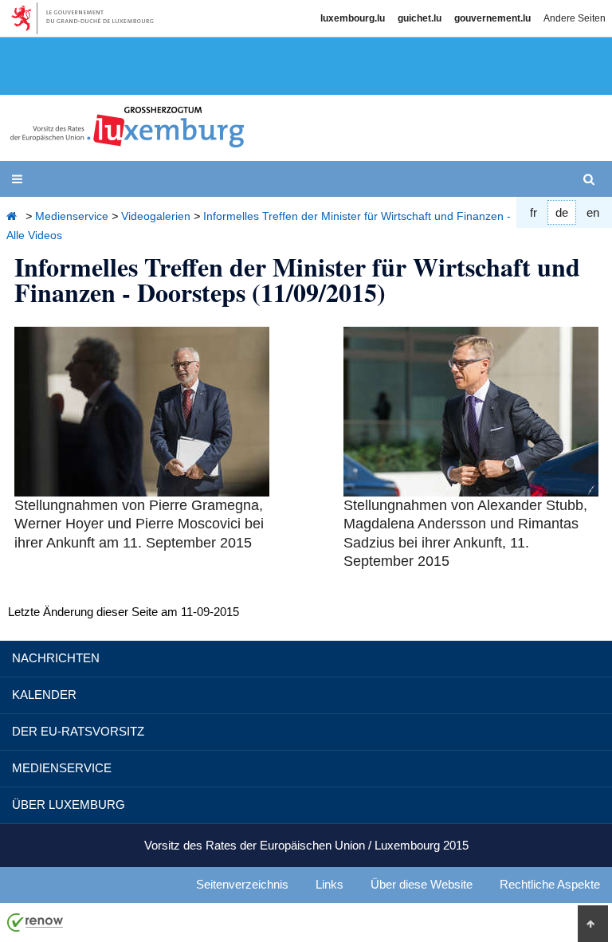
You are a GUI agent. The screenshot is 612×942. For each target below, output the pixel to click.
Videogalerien (155, 216)
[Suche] (592, 179)
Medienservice (71, 216)
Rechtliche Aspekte (550, 884)
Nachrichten (56, 658)
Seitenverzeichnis (242, 884)
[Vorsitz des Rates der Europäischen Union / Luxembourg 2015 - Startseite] (127, 138)
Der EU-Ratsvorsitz (78, 731)
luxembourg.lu (352, 18)
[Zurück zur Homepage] (14, 216)
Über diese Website (422, 884)
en (592, 212)
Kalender (44, 694)
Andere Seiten (574, 18)
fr (533, 212)
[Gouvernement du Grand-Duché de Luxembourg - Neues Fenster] (88, 18)
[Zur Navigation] (20, 179)
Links (329, 884)
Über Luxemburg (68, 804)
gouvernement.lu (492, 18)
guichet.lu (419, 18)
